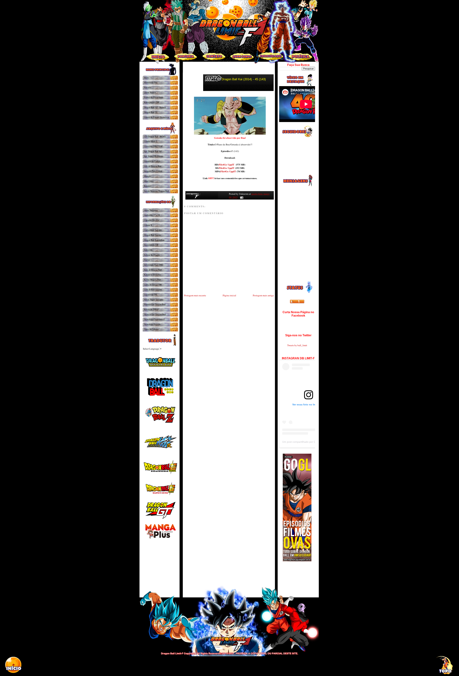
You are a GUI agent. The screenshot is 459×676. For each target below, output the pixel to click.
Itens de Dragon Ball (153, 269)
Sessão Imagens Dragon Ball (156, 191)
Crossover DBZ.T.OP (153, 146)
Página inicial (229, 295)
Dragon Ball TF (150, 112)
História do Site (150, 82)
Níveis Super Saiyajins (153, 299)
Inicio (146, 77)
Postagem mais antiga (263, 295)
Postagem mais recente (195, 295)
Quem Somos (150, 92)
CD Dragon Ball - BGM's (155, 136)
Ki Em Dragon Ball (152, 279)
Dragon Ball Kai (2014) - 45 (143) (244, 79)
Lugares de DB (150, 294)
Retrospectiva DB (151, 102)
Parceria (147, 87)
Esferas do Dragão (152, 254)
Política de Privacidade (153, 97)
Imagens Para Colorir (153, 171)
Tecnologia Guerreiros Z (154, 319)
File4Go (223, 164)
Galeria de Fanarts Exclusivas (156, 117)
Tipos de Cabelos (151, 329)
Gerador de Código (152, 161)
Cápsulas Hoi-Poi (151, 220)
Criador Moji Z (150, 141)
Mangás (147, 176)
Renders (147, 185)
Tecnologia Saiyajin (152, 324)
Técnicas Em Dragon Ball (155, 314)
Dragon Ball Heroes (152, 234)
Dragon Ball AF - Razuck (155, 107)
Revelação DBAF (151, 309)
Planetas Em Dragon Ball (154, 304)
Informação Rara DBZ (153, 264)
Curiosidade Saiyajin (153, 229)
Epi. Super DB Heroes (153, 156)
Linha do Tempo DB (153, 284)
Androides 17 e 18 (152, 215)
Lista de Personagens (153, 289)
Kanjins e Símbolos (152, 274)
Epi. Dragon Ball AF (153, 151)
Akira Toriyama (150, 210)
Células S (148, 225)
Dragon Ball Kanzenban (154, 239)
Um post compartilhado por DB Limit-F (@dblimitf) (310, 441)
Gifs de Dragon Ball (152, 166)
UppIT (231, 164)
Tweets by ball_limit (297, 345)
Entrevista (148, 249)
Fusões (147, 259)
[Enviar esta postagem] (241, 197)
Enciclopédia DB (151, 244)
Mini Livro (148, 181)
